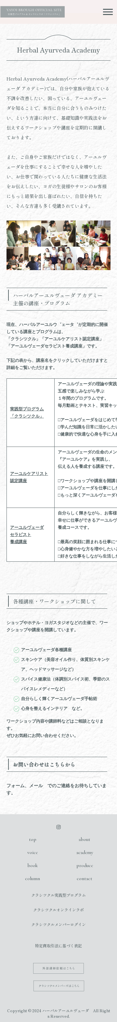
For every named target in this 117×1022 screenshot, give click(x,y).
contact (84, 878)
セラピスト (20, 534)
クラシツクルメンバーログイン (58, 924)
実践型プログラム (27, 408)
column (32, 878)
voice (32, 852)
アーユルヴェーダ (27, 527)
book (32, 865)
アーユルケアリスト (29, 473)
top (32, 839)
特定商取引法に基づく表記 (58, 945)
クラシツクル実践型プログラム (58, 895)
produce (84, 865)
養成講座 (18, 541)
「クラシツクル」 (27, 416)
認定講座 (18, 480)
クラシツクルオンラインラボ (58, 909)
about (84, 839)
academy (84, 852)
